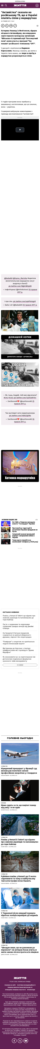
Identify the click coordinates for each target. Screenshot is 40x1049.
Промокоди (31, 989)
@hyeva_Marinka (20, 278)
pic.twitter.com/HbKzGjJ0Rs (20, 416)
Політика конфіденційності (26, 985)
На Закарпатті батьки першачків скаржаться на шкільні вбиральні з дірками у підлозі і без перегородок (17, 635)
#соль (10, 398)
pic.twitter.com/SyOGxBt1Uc (25, 398)
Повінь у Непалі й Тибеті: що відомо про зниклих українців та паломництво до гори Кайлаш (19, 618)
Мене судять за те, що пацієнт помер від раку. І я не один (18, 806)
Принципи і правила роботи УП (15, 989)
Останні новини (11, 612)
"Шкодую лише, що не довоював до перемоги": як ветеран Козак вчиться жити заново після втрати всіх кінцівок (20, 949)
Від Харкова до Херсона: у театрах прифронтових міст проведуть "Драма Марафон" (18, 650)
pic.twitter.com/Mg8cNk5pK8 (20, 286)
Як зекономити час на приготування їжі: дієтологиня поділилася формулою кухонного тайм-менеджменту (19, 659)
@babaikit (8, 278)
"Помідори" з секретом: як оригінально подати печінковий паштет (19, 643)
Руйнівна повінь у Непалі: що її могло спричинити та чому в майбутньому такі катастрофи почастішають (18, 878)
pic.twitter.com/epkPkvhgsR (24, 301)
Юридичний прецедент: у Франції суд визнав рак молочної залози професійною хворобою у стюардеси (19, 770)
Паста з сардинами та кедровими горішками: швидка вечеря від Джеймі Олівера (18, 626)
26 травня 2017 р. (30, 305)
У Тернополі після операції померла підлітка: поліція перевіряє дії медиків (19, 914)
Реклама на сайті (10, 985)
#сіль (6, 398)
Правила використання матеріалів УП (20, 987)
